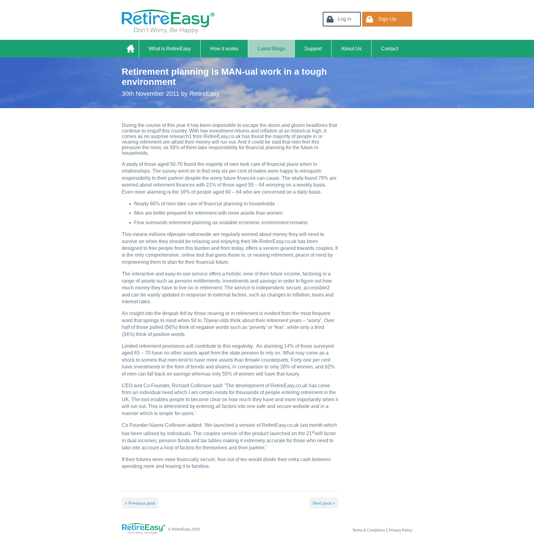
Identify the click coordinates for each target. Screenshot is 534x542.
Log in (344, 19)
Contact (389, 48)
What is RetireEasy (170, 48)
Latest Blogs (271, 48)
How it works (224, 48)
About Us (351, 48)
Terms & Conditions (368, 530)
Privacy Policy (400, 530)
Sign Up (387, 19)
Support (313, 48)
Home (130, 48)
